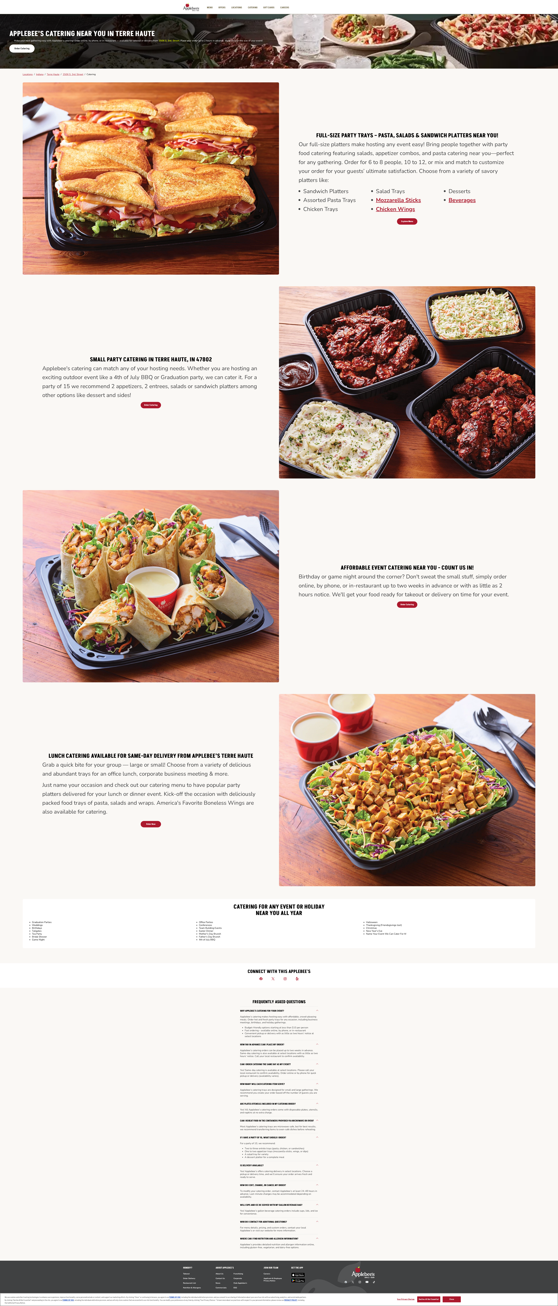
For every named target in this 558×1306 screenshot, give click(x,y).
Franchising (238, 1274)
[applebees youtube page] (367, 1281)
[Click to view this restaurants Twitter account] (273, 978)
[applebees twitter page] (352, 1281)
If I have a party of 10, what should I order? (263, 1137)
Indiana (39, 74)
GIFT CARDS (268, 7)
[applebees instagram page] (359, 1281)
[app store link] (298, 1275)
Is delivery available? (252, 1165)
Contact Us (220, 1278)
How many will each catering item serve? (262, 1084)
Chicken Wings (395, 209)
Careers (267, 1274)
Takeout (186, 1274)
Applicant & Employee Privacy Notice (273, 1279)
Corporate (238, 1278)
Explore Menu (407, 221)
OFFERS (222, 7)
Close (451, 1299)
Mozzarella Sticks (398, 200)
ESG (235, 1288)
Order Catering (21, 48)
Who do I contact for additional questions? (263, 1221)
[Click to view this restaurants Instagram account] (285, 978)
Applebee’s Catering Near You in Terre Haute (82, 34)
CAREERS (284, 7)
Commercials (221, 1288)
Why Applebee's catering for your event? (262, 1010)
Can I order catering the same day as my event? (265, 1064)
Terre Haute (53, 74)
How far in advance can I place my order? (262, 1044)
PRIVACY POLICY (290, 1300)
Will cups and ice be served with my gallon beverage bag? (271, 1205)
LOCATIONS (236, 7)
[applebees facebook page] (345, 1281)
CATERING (252, 7)
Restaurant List (189, 1283)
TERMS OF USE (174, 1297)
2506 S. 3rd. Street (73, 74)
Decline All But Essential (429, 1299)
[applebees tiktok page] (373, 1281)
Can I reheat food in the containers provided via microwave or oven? (277, 1120)
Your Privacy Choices (405, 1299)
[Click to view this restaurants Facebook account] (261, 978)
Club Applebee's (240, 1283)
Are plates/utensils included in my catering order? (268, 1103)
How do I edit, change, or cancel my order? (263, 1185)
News (218, 1283)
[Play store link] (298, 1280)
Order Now (150, 824)
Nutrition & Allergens (192, 1288)
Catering (91, 74)
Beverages (462, 200)
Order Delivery (189, 1278)
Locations (28, 74)
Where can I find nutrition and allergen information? (269, 1238)
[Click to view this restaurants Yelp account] (297, 978)
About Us (219, 1274)
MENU (210, 7)
